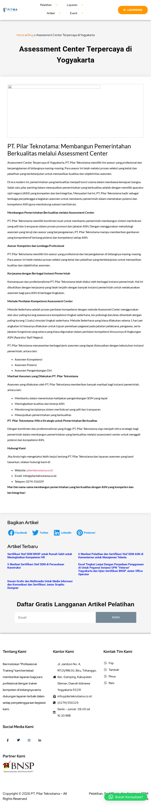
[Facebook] (8, 740)
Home (20, 35)
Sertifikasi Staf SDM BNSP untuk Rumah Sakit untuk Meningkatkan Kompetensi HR (39, 555)
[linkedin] (40, 740)
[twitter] (18, 740)
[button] (18, 533)
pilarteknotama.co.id (40, 470)
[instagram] (29, 740)
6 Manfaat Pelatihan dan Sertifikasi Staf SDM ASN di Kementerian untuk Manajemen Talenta (110, 555)
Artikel (51, 13)
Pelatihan (46, 5)
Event (73, 13)
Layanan (72, 5)
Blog (30, 35)
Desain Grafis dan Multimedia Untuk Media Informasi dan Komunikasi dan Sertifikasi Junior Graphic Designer (40, 585)
